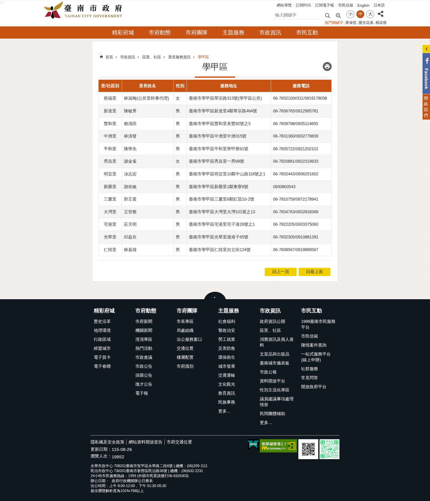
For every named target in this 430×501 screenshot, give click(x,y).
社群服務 (309, 368)
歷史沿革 (102, 321)
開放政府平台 (313, 386)
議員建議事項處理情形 (277, 402)
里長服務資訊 (179, 57)
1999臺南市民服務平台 (318, 324)
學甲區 (203, 57)
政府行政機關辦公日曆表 (132, 481)
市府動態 (160, 32)
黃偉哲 (351, 22)
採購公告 (143, 375)
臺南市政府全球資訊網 (84, 10)
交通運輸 (226, 375)
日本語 (379, 5)
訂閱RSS (303, 5)
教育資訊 (226, 393)
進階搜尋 (338, 15)
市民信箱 (345, 5)
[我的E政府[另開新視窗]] (253, 445)
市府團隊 (197, 32)
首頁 (109, 57)
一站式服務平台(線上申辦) (316, 357)
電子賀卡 (102, 357)
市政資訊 (270, 32)
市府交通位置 (179, 442)
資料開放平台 (272, 381)
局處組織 (185, 330)
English (363, 5)
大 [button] (370, 14)
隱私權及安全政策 (107, 442)
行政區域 (102, 339)
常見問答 (309, 377)
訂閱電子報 (324, 5)
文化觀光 (226, 384)
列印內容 (327, 66)
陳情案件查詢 (313, 345)
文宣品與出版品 (274, 354)
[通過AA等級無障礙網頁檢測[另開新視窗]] (278, 445)
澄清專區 (143, 339)
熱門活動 (143, 348)
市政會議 (143, 357)
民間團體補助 (272, 413)
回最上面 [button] (314, 271)
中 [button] (360, 14)
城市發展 (226, 366)
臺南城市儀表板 (274, 363)
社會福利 (226, 321)
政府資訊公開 (272, 321)
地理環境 (102, 330)
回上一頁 (280, 271)
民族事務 (226, 402)
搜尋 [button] (327, 15)
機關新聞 (143, 330)
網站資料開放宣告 (145, 442)
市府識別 (185, 366)
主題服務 (233, 32)
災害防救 (226, 348)
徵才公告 (143, 384)
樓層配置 (185, 357)
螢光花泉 (366, 22)
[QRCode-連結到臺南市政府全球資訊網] (308, 449)
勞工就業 (226, 339)
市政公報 (268, 372)
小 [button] (350, 14)
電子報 (141, 393)
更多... (224, 411)
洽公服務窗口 (189, 339)
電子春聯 (102, 366)
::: (2, 2)
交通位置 (185, 348)
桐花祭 (381, 22)
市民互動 (307, 32)
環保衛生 (226, 357)
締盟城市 (102, 348)
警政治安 (226, 330)
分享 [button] (380, 11)
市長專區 (185, 321)
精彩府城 (123, 32)
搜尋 (277, 14)
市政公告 (143, 366)
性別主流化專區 (274, 390)
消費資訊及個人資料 (277, 342)
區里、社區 (151, 57)
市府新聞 (143, 321)
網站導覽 (284, 5)
